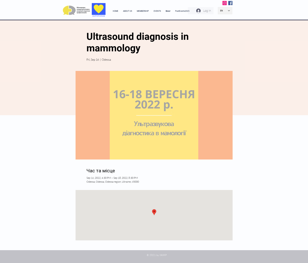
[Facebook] (230, 3)
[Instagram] (224, 3)
